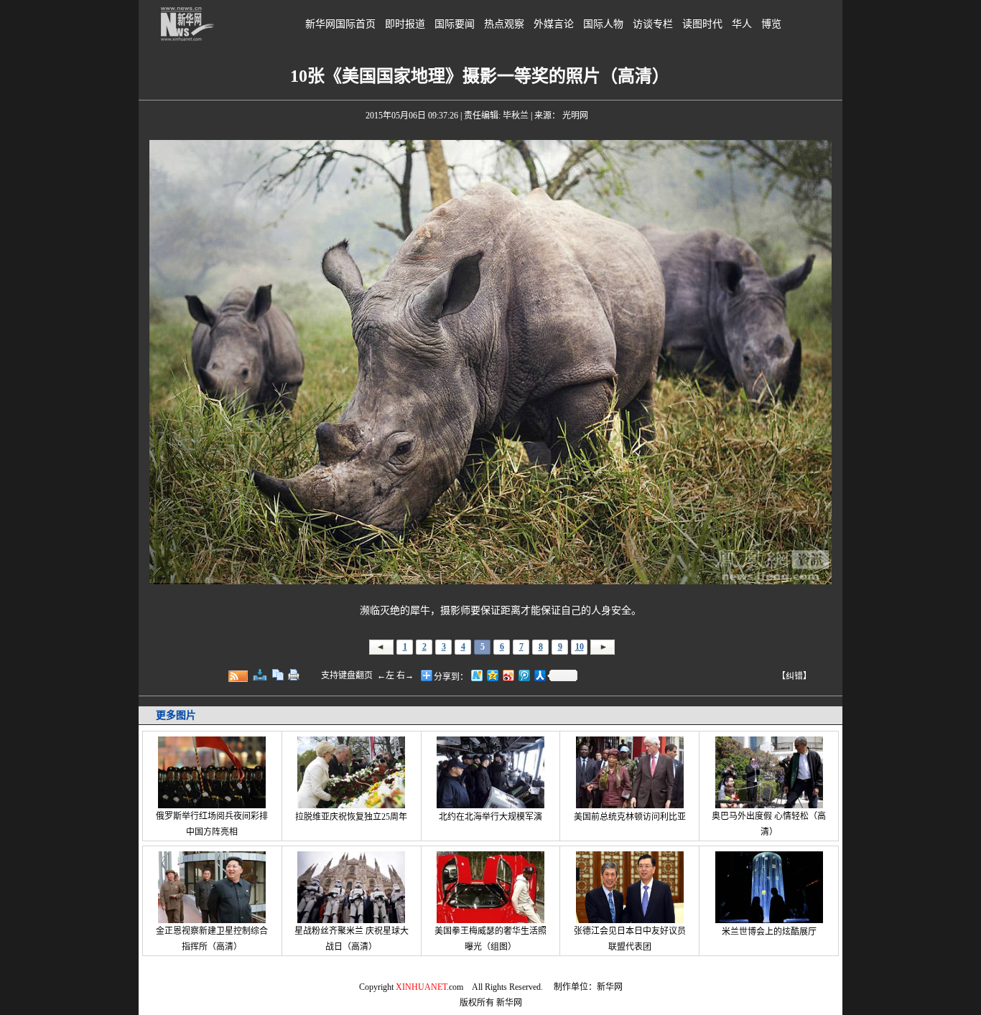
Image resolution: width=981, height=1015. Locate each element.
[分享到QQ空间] (492, 675)
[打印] (293, 674)
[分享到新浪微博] (508, 675)
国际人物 (603, 24)
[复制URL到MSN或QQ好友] (278, 674)
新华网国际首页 (340, 24)
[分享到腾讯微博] (523, 675)
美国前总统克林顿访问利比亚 (630, 817)
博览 (771, 24)
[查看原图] (260, 674)
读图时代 (702, 24)
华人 (742, 24)
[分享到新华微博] (476, 675)
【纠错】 (794, 676)
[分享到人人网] (539, 675)
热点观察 (504, 24)
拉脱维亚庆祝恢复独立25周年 (351, 817)
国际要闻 (454, 24)
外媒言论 (554, 24)
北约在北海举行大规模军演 (490, 817)
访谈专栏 (653, 24)
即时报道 (405, 24)
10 (579, 647)
